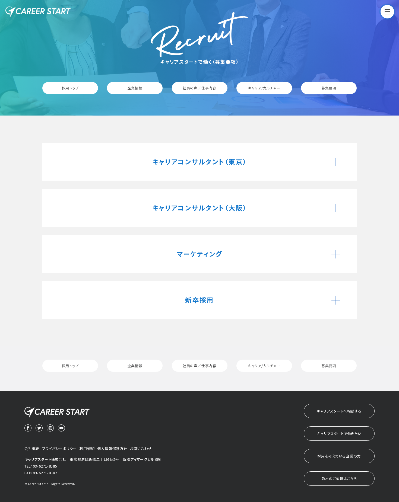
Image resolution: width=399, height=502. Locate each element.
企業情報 (134, 88)
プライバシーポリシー (59, 448)
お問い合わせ (141, 448)
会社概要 (31, 448)
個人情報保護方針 (112, 448)
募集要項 (328, 88)
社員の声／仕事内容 (199, 88)
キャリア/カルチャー (264, 88)
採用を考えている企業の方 (339, 456)
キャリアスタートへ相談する (339, 411)
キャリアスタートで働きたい (339, 433)
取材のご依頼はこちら (339, 478)
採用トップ (70, 88)
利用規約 (87, 448)
